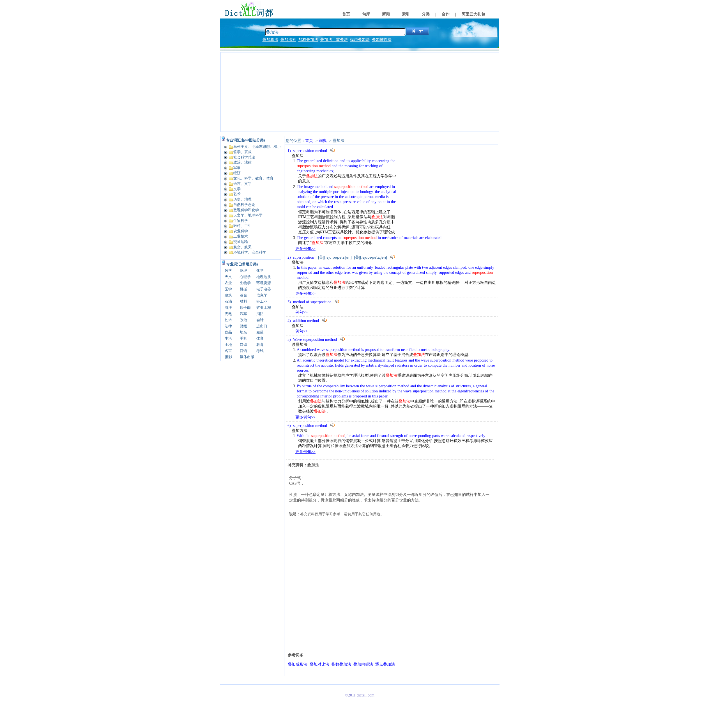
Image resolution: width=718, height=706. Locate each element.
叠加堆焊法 (382, 40)
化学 (260, 270)
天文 (228, 277)
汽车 (243, 314)
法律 (228, 326)
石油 (228, 301)
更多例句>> (305, 249)
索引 (406, 14)
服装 (260, 332)
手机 (243, 338)
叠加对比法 (319, 664)
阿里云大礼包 (473, 14)
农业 (228, 283)
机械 (243, 289)
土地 (228, 344)
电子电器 (263, 289)
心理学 (245, 277)
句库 (366, 14)
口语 (243, 351)
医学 (228, 289)
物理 (243, 270)
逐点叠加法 (385, 664)
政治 (243, 320)
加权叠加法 (308, 40)
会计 (260, 320)
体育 (260, 338)
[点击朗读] (332, 150)
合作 (446, 14)
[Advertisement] (359, 92)
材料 (243, 301)
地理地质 (263, 277)
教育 (260, 344)
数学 (228, 270)
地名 (243, 332)
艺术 (228, 320)
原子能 (245, 307)
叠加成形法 (297, 664)
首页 (346, 14)
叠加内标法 (363, 664)
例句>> (301, 312)
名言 (228, 351)
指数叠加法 (341, 664)
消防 (260, 314)
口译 (243, 344)
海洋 (228, 307)
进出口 (261, 326)
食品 (228, 332)
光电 (228, 314)
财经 (243, 326)
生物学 (245, 283)
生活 (228, 338)
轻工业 (261, 301)
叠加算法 (270, 40)
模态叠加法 (360, 40)
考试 (260, 351)
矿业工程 (263, 307)
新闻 (386, 14)
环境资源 (263, 283)
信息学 (261, 295)
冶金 (243, 295)
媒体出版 (247, 357)
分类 (426, 14)
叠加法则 (288, 40)
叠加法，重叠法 (334, 40)
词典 (323, 141)
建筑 (228, 295)
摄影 (228, 357)
